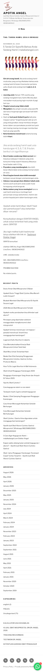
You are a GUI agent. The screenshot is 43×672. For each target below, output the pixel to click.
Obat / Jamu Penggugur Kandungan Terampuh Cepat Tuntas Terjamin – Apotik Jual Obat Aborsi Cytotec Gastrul (21, 456)
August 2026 (8, 472)
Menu (23, 29)
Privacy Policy (8, 667)
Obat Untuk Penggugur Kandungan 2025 (19, 371)
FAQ (5, 609)
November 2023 (9, 531)
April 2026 (7, 482)
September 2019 (10, 591)
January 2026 (8, 486)
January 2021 (8, 577)
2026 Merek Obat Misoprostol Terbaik (18, 308)
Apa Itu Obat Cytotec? (11, 383)
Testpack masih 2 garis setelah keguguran (19, 392)
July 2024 (7, 509)
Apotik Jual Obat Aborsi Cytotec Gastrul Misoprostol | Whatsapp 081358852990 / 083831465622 (19, 428)
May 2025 (7, 495)
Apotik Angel (15, 13)
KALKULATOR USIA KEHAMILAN (16, 623)
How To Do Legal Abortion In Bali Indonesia (19, 366)
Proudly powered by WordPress (26, 667)
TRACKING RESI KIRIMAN (13, 635)
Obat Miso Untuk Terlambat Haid (15, 352)
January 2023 (8, 541)
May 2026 (7, 477)
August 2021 (8, 554)
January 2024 (8, 527)
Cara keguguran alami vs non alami (16, 387)
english (6, 604)
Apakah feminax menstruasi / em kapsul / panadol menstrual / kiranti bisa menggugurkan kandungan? (19, 332)
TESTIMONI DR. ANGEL (12, 640)
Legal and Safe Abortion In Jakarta (16, 340)
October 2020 (8, 586)
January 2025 (8, 500)
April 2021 (7, 568)
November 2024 (9, 504)
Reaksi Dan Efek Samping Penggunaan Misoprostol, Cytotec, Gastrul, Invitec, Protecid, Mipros (18, 359)
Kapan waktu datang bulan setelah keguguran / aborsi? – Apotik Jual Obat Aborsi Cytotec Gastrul (21, 446)
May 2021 (7, 563)
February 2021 (8, 572)
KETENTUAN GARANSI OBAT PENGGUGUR (20, 644)
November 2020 (9, 581)
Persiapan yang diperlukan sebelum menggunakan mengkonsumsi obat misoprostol (17, 322)
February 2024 (9, 522)
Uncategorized (9, 613)
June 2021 (7, 559)
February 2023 (9, 536)
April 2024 (7, 513)
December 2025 (9, 491)
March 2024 (8, 518)
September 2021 (9, 550)
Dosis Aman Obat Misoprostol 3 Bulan (18, 289)
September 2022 (10, 545)
